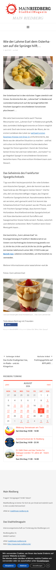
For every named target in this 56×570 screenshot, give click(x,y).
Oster (40, 329)
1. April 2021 (7, 50)
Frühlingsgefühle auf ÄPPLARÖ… (43, 360)
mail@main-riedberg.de (19, 511)
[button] (11, 324)
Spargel (45, 329)
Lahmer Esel (30, 329)
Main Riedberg (28, 17)
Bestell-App (8, 253)
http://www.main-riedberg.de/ (19, 544)
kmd (16, 50)
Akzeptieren (9, 566)
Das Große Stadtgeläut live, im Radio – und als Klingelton (15, 361)
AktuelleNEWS (14, 329)
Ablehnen (23, 566)
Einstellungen (43, 561)
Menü (36, 329)
